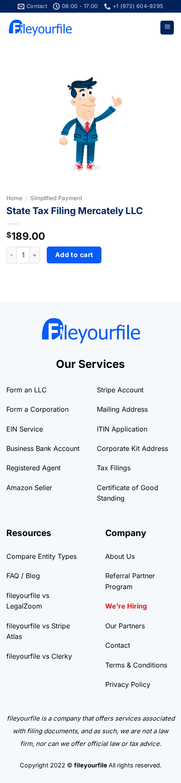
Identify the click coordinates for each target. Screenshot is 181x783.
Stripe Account (120, 390)
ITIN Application (122, 429)
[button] (167, 28)
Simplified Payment (56, 198)
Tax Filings (113, 468)
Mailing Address (122, 409)
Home (14, 198)
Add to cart (74, 255)
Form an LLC (26, 390)
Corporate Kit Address (132, 448)
